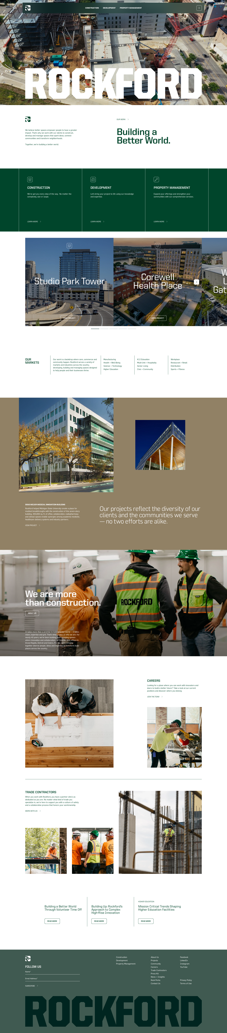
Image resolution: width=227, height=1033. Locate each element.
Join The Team (153, 697)
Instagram (184, 964)
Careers (154, 967)
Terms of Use (186, 984)
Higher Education (111, 369)
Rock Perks (155, 980)
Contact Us (155, 984)
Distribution (175, 366)
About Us (32, 613)
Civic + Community (145, 369)
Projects (154, 961)
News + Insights (158, 977)
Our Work (121, 119)
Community (156, 964)
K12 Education (143, 359)
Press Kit (155, 974)
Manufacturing (110, 359)
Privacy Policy (186, 980)
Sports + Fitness (178, 369)
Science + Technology (113, 366)
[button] (196, 282)
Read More (52, 921)
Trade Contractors (159, 970)
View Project (69, 318)
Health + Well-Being (112, 363)
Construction (92, 8)
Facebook (184, 957)
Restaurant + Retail (179, 363)
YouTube (183, 967)
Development (109, 8)
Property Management (131, 8)
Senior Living (142, 366)
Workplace (175, 359)
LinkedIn (184, 961)
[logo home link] (27, 8)
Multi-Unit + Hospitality (146, 363)
